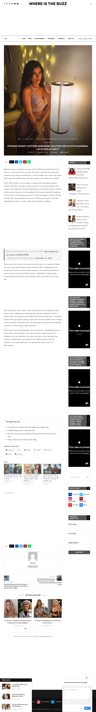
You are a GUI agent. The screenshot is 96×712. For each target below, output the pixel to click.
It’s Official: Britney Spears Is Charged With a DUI (21, 430)
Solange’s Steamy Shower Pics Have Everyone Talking (22, 440)
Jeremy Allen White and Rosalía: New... (19, 705)
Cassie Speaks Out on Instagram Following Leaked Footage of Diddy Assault (28, 427)
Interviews (51, 38)
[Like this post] (12, 161)
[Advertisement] (48, 21)
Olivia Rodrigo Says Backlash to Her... (18, 695)
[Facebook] (4, 4)
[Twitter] (7, 4)
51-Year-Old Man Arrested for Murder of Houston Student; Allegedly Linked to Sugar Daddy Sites (31, 477)
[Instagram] (9, 4)
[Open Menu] (6, 38)
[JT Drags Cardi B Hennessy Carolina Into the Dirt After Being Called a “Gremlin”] (48, 608)
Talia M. (32, 152)
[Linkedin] (12, 4)
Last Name (72, 533)
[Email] (18, 4)
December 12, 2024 (44, 258)
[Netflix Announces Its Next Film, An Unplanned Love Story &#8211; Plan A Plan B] (13, 469)
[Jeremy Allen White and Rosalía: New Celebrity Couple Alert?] (6, 706)
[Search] (91, 4)
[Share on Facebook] (16, 161)
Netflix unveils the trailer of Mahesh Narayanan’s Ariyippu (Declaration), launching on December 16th (51, 477)
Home (24, 38)
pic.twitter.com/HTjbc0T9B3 (17, 254)
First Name (72, 524)
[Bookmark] (29, 601)
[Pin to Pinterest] (25, 161)
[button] (6, 614)
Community (61, 38)
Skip (81, 708)
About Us (71, 38)
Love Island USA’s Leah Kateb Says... (19, 685)
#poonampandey (51, 251)
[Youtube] (15, 4)
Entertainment (39, 38)
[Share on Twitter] (20, 161)
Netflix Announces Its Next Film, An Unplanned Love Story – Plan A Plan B (13, 477)
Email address (73, 542)
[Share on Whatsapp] (29, 161)
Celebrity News (29, 139)
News (30, 38)
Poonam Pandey (9, 493)
